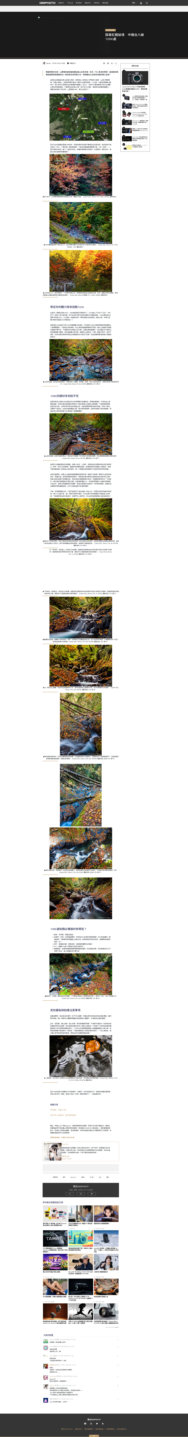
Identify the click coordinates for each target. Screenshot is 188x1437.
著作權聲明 (89, 1429)
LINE (108, 63)
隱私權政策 (99, 1429)
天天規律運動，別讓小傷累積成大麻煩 (54, 1296)
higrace (48, 63)
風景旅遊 (55, 1177)
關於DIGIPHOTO (66, 1429)
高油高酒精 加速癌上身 (101, 1296)
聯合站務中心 (122, 1429)
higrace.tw (65, 1144)
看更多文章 (65, 1156)
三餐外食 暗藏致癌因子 (101, 1272)
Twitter (111, 63)
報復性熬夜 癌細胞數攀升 (101, 1223)
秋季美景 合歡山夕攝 (58, 1110)
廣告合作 (78, 1429)
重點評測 (88, 3)
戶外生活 (70, 3)
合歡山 (83, 1177)
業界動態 (79, 3)
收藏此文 (72, 63)
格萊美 (52, 1365)
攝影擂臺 (105, 3)
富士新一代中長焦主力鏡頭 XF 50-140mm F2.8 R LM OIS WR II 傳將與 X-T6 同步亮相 (80, 1298)
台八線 (91, 1177)
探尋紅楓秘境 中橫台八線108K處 (62, 1137)
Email (115, 63)
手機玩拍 (96, 3)
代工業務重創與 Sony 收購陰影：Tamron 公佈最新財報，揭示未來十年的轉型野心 (55, 1250)
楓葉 (64, 1177)
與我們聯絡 (110, 1429)
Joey (51, 1356)
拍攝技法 (61, 3)
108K (99, 1177)
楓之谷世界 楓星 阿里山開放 (51, 1272)
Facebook (104, 63)
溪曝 (107, 1177)
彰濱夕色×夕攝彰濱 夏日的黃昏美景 (63, 1115)
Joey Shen (53, 1376)
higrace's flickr (66, 1159)
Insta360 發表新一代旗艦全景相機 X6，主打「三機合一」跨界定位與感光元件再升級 (106, 1250)
